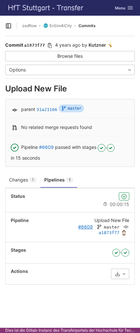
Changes (21, 179)
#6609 (46, 147)
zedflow (29, 25)
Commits (87, 25)
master (74, 108)
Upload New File (111, 220)
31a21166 (46, 109)
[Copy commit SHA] (50, 45)
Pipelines (57, 179)
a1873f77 (109, 232)
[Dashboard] (46, 7)
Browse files (70, 56)
